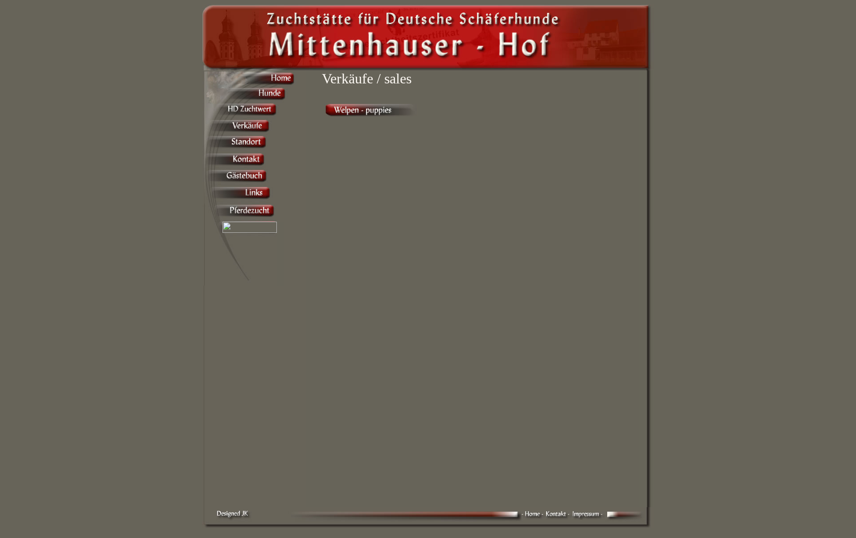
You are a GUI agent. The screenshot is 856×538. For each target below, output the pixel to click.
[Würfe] (371, 114)
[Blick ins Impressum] (588, 519)
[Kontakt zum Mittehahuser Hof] (559, 517)
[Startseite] (534, 519)
